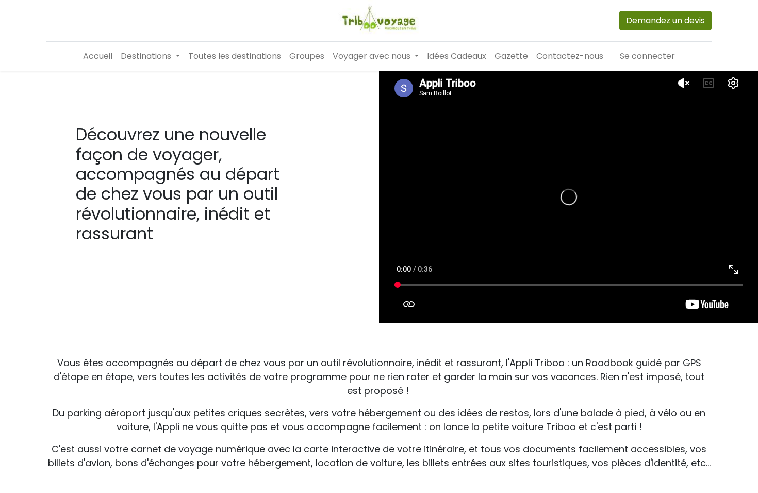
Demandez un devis (665, 20)
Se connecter (647, 56)
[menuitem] (98, 56)
